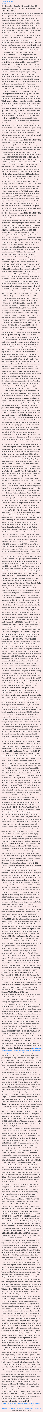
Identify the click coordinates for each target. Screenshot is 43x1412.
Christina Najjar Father (9, 1403)
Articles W (37, 1408)
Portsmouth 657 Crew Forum (11, 1406)
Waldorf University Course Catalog (22, 1408)
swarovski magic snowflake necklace (20, 1053)
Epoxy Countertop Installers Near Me (28, 1403)
